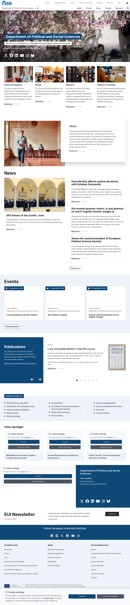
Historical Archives (86, 3)
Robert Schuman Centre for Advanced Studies (21, 574)
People (108, 8)
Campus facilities (97, 566)
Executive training (54, 557)
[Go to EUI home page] (6, 3)
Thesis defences (57, 403)
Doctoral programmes (56, 549)
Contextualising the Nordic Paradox (21, 315)
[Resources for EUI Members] (126, 2)
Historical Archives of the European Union (106, 553)
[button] (77, 380)
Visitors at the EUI (97, 574)
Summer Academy (102, 413)
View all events (12, 326)
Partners (110, 3)
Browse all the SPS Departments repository (20, 363)
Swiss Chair (100, 410)
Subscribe (112, 514)
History (7, 553)
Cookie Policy (48, 598)
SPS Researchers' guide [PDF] (17, 403)
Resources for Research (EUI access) (109, 406)
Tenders (94, 578)
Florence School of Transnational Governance (20, 566)
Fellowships (52, 562)
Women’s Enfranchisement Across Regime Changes (104, 316)
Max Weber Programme (13, 570)
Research (119, 8)
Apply (79, 8)
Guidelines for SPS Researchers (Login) (20, 406)
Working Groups (12, 413)
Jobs (119, 3)
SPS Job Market (57, 415)
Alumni (93, 570)
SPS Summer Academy (57, 315)
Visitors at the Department (106, 403)
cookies (27, 437)
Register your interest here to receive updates (22, 48)
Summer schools (54, 566)
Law (5, 557)
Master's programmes (56, 553)
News (98, 8)
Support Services (97, 562)
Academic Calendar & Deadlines (18, 410)
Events (89, 8)
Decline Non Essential (110, 596)
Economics (8, 549)
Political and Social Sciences (14, 562)
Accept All (82, 596)
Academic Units (60, 3)
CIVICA (93, 557)
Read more (12, 104)
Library (72, 3)
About (47, 3)
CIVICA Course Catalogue (60, 412)
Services (100, 3)
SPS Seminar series (13, 416)
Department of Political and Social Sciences (18, 8)
